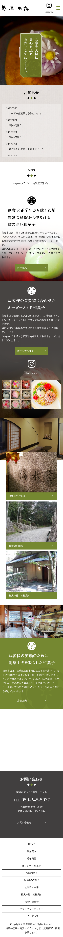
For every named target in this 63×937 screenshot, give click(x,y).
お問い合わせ (24, 822)
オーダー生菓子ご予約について (25, 113)
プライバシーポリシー (31, 909)
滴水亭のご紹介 (17, 496)
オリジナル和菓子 (26, 351)
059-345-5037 (36, 799)
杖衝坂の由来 (16, 546)
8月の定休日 (15, 125)
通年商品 (22, 268)
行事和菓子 (31, 873)
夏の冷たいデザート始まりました (26, 149)
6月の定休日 (15, 137)
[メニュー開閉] (58, 8)
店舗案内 (22, 700)
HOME (31, 844)
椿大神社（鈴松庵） (19, 595)
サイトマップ (32, 916)
